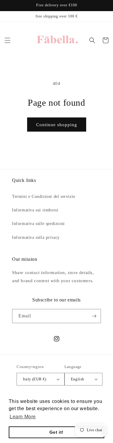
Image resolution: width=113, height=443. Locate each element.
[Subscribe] (94, 316)
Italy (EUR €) (34, 379)
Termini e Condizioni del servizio (43, 196)
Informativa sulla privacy (36, 237)
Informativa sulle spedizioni (38, 223)
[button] (7, 40)
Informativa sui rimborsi (35, 210)
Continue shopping (56, 124)
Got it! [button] (56, 432)
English (77, 379)
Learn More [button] (23, 416)
